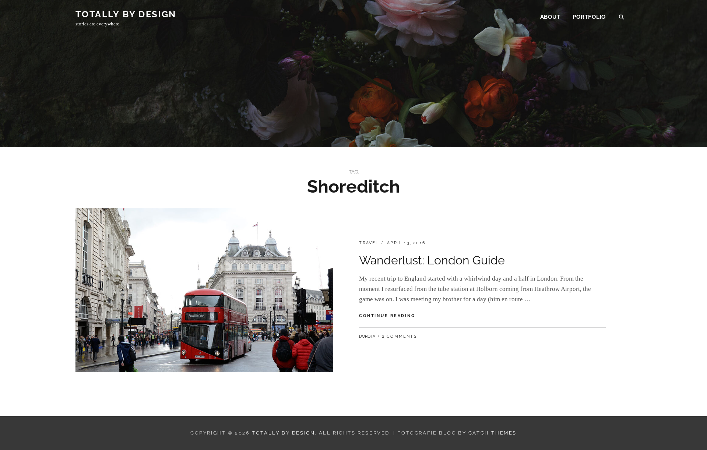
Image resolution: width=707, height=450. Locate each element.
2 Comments (399, 336)
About (550, 17)
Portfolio (589, 17)
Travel (369, 242)
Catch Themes (492, 433)
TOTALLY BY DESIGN (125, 14)
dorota (367, 336)
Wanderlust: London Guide (432, 260)
